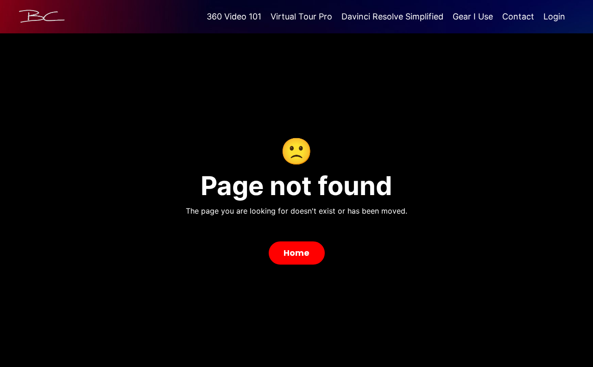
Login (554, 16)
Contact (518, 16)
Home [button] (297, 253)
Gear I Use (473, 16)
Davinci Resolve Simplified (392, 16)
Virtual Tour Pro (301, 16)
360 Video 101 (234, 16)
